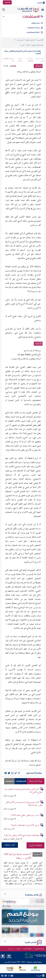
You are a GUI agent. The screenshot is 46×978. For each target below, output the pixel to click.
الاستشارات (31, 16)
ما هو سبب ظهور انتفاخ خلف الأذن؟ (25, 815)
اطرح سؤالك (35, 23)
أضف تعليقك (10, 845)
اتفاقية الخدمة (27, 948)
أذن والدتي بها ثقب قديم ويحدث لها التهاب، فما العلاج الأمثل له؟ (24, 791)
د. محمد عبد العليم (39, 59)
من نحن (10, 948)
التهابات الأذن (8, 796)
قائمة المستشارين (33, 32)
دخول (7, 2)
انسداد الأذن (8, 829)
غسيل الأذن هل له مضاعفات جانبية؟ (25, 825)
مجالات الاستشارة (33, 28)
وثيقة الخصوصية (39, 948)
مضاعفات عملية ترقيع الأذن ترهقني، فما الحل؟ (21, 835)
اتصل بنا (18, 948)
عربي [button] (40, 3)
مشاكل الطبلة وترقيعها (12, 839)
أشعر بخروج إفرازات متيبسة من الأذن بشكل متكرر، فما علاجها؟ (24, 804)
